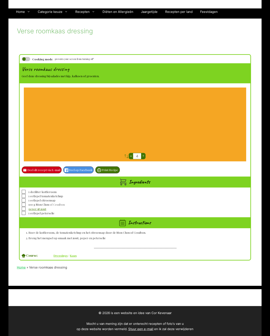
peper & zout (37, 209)
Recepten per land (179, 12)
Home (20, 12)
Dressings (61, 255)
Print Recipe (109, 170)
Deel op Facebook (80, 170)
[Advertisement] (135, 121)
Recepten (82, 12)
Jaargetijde (149, 12)
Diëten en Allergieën (118, 12)
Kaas (73, 255)
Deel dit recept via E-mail (43, 170)
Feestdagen (209, 12)
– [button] (131, 156)
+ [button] (143, 156)
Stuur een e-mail (140, 329)
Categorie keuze (50, 12)
